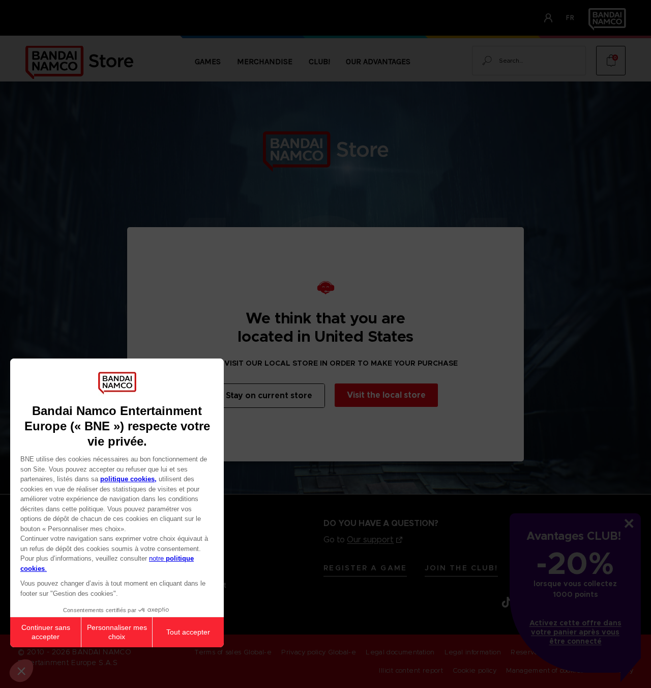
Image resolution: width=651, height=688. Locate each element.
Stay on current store (269, 395)
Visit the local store (386, 395)
